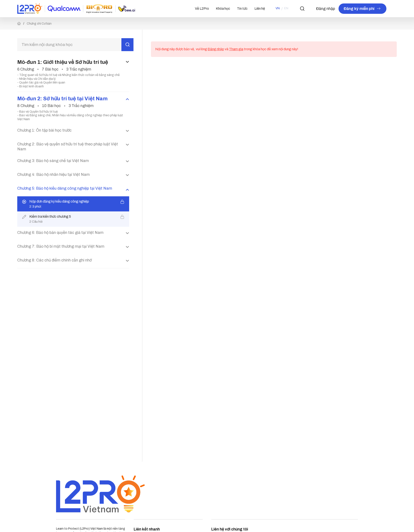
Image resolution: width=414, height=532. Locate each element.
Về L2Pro (202, 8)
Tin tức (242, 8)
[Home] (19, 23)
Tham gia (236, 49)
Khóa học (223, 8)
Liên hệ (259, 8)
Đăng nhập (325, 8)
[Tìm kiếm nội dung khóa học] (127, 44)
